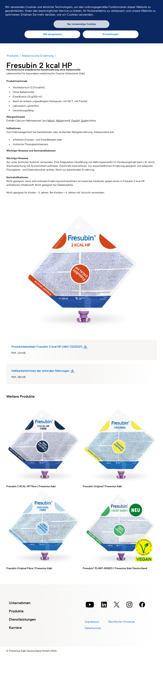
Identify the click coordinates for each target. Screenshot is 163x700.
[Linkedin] (104, 604)
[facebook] (142, 604)
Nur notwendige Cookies (81, 24)
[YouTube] (90, 604)
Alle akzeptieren (52, 34)
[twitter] (116, 604)
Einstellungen (111, 34)
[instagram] (129, 604)
